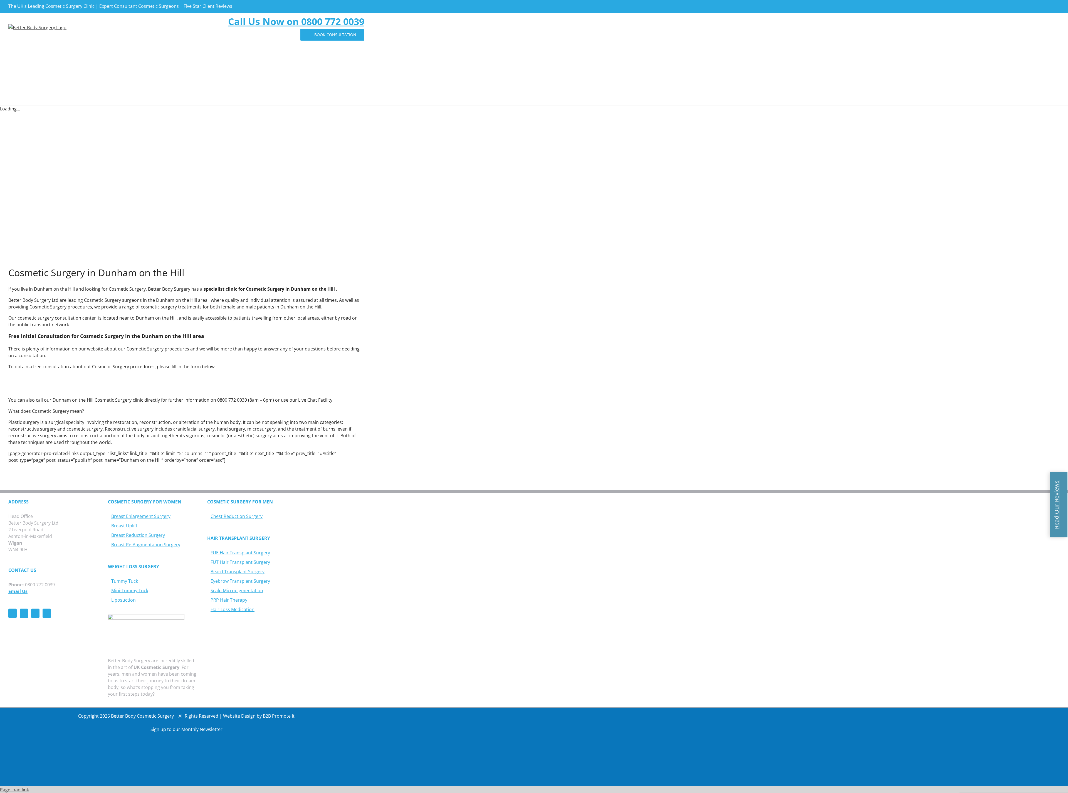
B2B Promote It (279, 716)
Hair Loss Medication (232, 609)
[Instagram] (35, 613)
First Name (28, 754)
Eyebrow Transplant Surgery (240, 581)
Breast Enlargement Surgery (140, 516)
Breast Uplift (124, 526)
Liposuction (123, 600)
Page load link (14, 790)
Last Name (136, 754)
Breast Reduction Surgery (138, 535)
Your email (243, 754)
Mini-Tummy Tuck (129, 590)
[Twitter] (24, 613)
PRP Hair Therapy (229, 600)
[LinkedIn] (47, 613)
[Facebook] (12, 613)
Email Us (18, 591)
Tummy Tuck (124, 581)
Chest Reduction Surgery (237, 516)
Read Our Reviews (1056, 504)
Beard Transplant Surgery (237, 572)
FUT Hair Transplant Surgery (240, 562)
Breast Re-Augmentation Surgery (145, 545)
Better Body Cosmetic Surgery (142, 716)
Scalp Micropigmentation (237, 590)
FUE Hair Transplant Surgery (240, 553)
